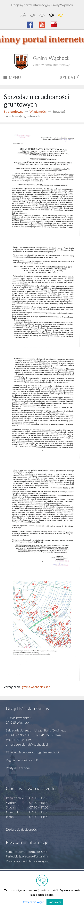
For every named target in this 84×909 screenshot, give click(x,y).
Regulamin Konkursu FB (22, 760)
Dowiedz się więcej (33, 902)
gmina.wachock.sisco (36, 687)
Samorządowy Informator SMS (26, 851)
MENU (15, 77)
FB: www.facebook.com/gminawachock (33, 752)
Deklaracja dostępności (22, 829)
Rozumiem (54, 902)
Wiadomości (37, 111)
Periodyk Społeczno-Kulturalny (27, 856)
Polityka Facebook (18, 768)
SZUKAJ (67, 77)
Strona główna (13, 111)
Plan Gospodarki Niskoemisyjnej (27, 861)
